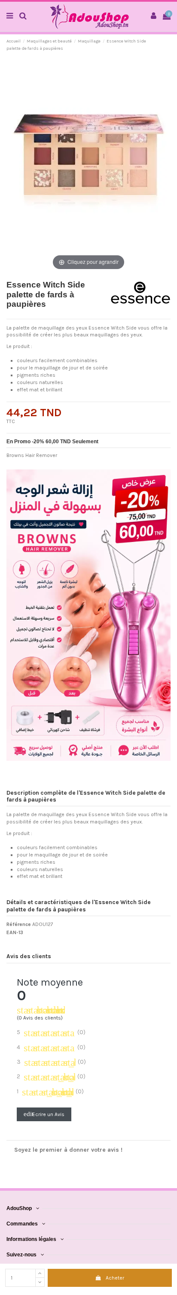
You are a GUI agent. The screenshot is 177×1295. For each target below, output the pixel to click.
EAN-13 (14, 932)
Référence (18, 924)
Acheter (115, 1278)
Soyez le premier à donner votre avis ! (68, 1149)
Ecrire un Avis (44, 1113)
